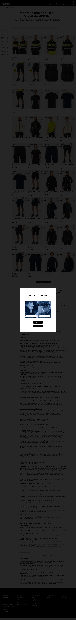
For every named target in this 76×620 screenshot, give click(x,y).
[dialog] (38, 310)
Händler (38, 322)
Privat (31, 316)
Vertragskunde (38, 325)
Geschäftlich (45, 316)
